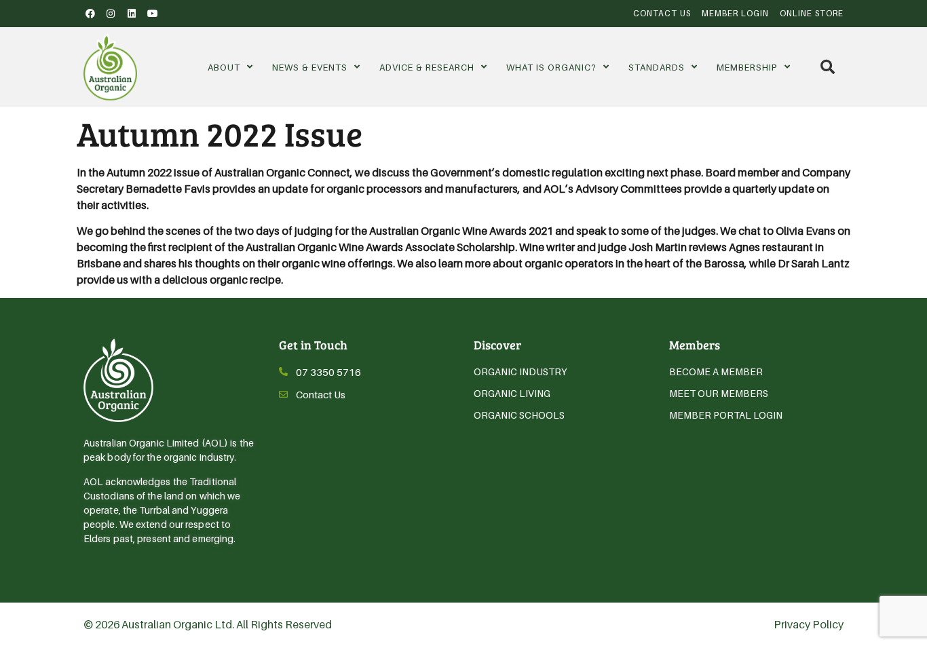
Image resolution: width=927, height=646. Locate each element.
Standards (656, 67)
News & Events (309, 67)
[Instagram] (111, 13)
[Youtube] (152, 13)
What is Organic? (551, 67)
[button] (827, 67)
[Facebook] (90, 13)
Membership (747, 67)
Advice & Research (426, 67)
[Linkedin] (131, 13)
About (224, 67)
